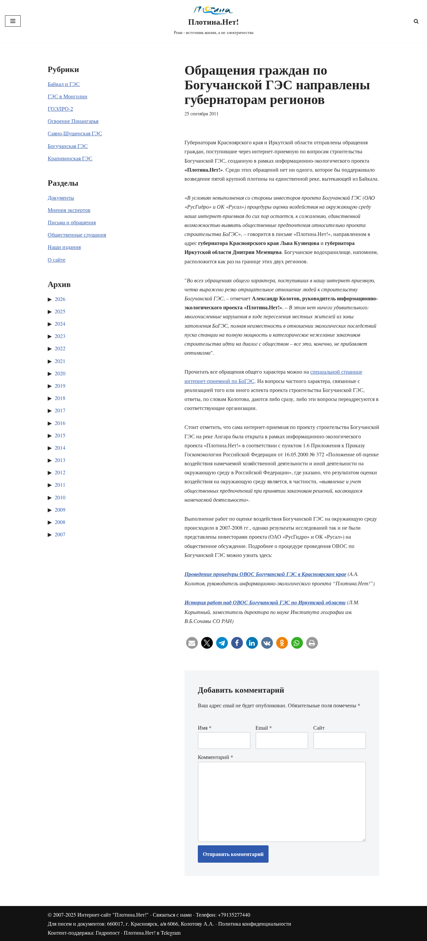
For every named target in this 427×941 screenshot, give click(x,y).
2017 (60, 410)
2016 (60, 422)
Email (264, 727)
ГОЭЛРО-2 (60, 108)
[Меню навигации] (13, 21)
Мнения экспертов (69, 209)
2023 (60, 335)
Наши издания (64, 246)
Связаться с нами (172, 914)
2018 (60, 397)
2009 (60, 509)
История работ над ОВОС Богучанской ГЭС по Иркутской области (265, 602)
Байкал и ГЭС (64, 83)
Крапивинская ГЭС (70, 158)
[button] (192, 643)
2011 (60, 484)
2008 (60, 521)
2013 (60, 459)
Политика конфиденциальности (254, 923)
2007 (60, 534)
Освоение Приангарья (73, 120)
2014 (60, 447)
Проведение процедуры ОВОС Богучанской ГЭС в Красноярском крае (265, 574)
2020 (60, 373)
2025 (60, 311)
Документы (61, 197)
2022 (60, 348)
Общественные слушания (77, 234)
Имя (204, 727)
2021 (60, 360)
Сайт (319, 727)
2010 (60, 497)
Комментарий (215, 756)
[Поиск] (416, 21)
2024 (60, 323)
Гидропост (108, 932)
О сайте (56, 259)
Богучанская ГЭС (68, 145)
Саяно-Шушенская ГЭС (75, 133)
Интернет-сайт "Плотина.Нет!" (113, 914)
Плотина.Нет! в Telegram (152, 932)
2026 (60, 298)
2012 (60, 472)
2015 (60, 435)
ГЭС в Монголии (67, 96)
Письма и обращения (72, 222)
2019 (60, 385)
